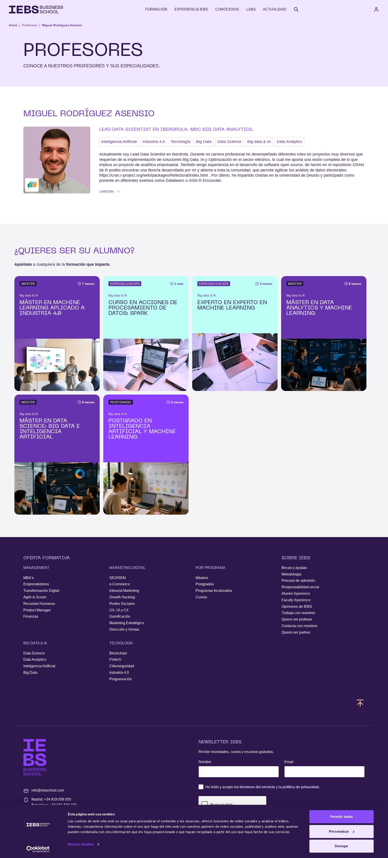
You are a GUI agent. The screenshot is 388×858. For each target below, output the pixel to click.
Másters (202, 578)
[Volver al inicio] (36, 9)
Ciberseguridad (121, 666)
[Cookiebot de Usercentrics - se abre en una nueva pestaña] (38, 849)
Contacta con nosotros (299, 626)
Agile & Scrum (34, 597)
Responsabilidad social (300, 587)
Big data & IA (259, 141)
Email (288, 762)
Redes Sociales (122, 604)
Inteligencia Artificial (119, 141)
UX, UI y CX (119, 610)
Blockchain (118, 653)
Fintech (115, 659)
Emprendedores (36, 584)
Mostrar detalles (81, 844)
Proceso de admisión (298, 580)
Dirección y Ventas (124, 629)
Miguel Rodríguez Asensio (62, 25)
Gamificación (119, 616)
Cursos (201, 597)
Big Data (204, 141)
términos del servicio (257, 787)
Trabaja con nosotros (298, 613)
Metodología (291, 574)
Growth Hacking (122, 597)
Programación (120, 679)
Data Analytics (289, 141)
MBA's (28, 578)
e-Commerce (119, 584)
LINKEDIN (106, 191)
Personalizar (339, 831)
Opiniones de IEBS (297, 606)
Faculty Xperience (296, 600)
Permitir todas (341, 817)
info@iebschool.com (47, 790)
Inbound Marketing (124, 590)
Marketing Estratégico (126, 623)
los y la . (262, 787)
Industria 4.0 (154, 141)
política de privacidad (300, 787)
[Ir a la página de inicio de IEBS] (34, 757)
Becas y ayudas (294, 568)
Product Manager (37, 610)
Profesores (29, 25)
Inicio (13, 25)
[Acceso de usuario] (381, 9)
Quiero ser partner (296, 632)
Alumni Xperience (296, 593)
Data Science (229, 141)
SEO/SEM (117, 578)
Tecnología (180, 141)
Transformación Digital (41, 590)
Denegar (341, 846)
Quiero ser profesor (297, 619)
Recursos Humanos (39, 604)
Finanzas (30, 616)
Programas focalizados (214, 590)
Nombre (204, 762)
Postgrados (205, 584)
